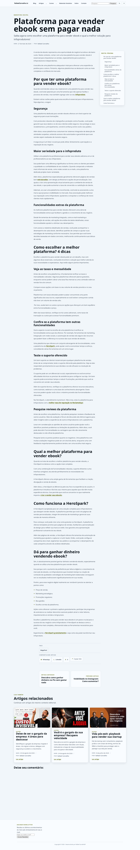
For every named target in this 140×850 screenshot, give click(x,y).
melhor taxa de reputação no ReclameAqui (66, 403)
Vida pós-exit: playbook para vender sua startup (107, 735)
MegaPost (43, 650)
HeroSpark (50, 346)
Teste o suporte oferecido (113, 90)
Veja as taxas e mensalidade (109, 80)
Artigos (41, 3)
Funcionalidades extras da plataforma (113, 70)
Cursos (51, 3)
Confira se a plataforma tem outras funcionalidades (112, 85)
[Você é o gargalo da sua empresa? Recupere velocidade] (70, 717)
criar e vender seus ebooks (51, 495)
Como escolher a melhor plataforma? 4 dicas (111, 75)
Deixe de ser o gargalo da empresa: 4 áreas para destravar (31, 736)
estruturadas (42, 180)
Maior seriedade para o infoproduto (112, 66)
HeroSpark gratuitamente (55, 633)
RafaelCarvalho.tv (21, 3)
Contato (83, 3)
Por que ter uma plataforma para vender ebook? (112, 57)
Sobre (76, 3)
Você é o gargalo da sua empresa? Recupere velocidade (68, 735)
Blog (34, 3)
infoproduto (80, 94)
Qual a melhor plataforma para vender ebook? (112, 99)
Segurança (108, 62)
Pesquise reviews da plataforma (111, 95)
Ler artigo (19, 759)
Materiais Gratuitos (65, 3)
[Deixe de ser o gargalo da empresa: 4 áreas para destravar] (32, 717)
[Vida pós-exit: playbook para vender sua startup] (108, 717)
